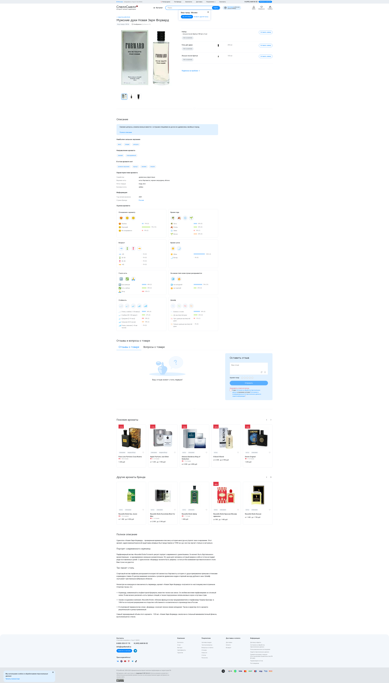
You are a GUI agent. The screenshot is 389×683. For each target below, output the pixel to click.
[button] (118, 96)
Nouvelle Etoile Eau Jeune (128, 514)
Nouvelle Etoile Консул (253, 514)
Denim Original (250, 457)
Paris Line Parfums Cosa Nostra (130, 457)
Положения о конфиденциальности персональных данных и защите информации (246, 394)
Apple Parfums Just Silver (159, 457)
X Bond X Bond (218, 457)
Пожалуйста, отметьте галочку (239, 388)
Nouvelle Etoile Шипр (189, 514)
